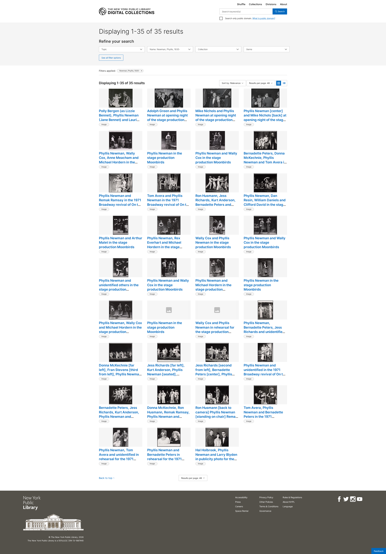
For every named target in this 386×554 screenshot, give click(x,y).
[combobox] (246, 11)
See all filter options (111, 57)
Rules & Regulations (292, 497)
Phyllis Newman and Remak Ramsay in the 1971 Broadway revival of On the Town (120, 202)
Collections (255, 4)
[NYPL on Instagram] (353, 499)
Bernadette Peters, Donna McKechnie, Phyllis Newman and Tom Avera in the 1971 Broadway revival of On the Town (265, 162)
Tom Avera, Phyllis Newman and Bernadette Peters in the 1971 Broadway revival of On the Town (265, 417)
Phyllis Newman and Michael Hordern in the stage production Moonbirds (213, 287)
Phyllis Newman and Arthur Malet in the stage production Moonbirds (120, 242)
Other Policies (266, 502)
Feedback (379, 551)
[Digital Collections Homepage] (126, 11)
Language (288, 506)
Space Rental (241, 511)
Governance (265, 511)
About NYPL (289, 502)
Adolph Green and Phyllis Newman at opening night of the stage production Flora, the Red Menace (167, 117)
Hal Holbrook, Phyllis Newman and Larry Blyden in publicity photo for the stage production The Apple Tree (216, 459)
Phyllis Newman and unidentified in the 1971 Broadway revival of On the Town (265, 372)
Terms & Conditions (268, 506)
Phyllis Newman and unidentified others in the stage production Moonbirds (119, 287)
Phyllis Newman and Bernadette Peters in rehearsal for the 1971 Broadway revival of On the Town (168, 459)
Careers (239, 506)
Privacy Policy (266, 497)
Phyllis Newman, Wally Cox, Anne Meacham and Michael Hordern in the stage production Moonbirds (119, 162)
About (283, 4)
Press (238, 502)
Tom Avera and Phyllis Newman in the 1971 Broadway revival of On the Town (168, 202)
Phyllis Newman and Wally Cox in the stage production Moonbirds (216, 157)
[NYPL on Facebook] (339, 499)
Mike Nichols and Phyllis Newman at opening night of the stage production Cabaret (215, 117)
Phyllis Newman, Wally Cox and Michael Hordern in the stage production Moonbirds (120, 329)
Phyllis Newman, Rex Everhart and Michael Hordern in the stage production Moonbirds (165, 244)
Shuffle (241, 4)
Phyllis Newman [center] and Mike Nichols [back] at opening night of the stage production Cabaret (265, 117)
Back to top (105, 477)
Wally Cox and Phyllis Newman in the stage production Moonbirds (213, 242)
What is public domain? (263, 18)
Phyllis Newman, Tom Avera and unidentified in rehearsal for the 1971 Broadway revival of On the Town (120, 459)
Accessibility (241, 497)
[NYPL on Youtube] (359, 499)
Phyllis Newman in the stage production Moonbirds (164, 157)
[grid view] (278, 83)
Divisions (271, 4)
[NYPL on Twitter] (346, 499)
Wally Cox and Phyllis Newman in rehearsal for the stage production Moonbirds (214, 329)
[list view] (284, 83)
